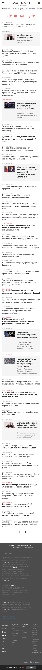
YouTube (24, 637)
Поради (21, 9)
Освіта (14, 9)
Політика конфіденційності (36, 651)
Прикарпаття (15, 631)
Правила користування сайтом (35, 647)
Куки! (23, 667)
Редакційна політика (35, 631)
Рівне (13, 642)
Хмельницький (16, 645)
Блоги (4, 632)
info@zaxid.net (23, 590)
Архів (4, 645)
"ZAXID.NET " (6, 562)
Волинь (14, 635)
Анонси (4, 635)
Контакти (34, 637)
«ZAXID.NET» (14, 585)
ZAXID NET (21, 3)
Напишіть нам (35, 639)
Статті (4, 629)
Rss (23, 630)
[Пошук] (38, 3)
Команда (34, 634)
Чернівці (14, 640)
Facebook (24, 632)
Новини (5, 625)
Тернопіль (15, 633)
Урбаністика (30, 9)
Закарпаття (15, 638)
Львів (13, 628)
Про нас (34, 628)
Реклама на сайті (35, 642)
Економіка (6, 9)
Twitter (24, 635)
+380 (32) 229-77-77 (13, 589)
